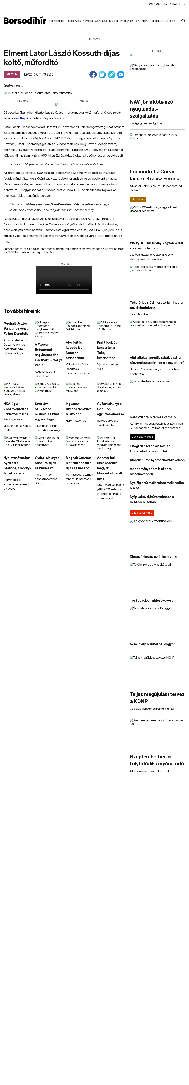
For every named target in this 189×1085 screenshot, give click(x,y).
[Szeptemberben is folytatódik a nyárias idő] (157, 734)
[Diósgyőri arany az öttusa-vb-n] (157, 535)
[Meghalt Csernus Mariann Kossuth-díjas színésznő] (79, 444)
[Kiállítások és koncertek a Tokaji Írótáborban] (111, 328)
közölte (19, 118)
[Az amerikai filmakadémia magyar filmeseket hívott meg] (111, 444)
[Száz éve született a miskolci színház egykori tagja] (48, 390)
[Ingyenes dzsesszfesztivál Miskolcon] (79, 390)
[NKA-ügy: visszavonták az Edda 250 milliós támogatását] (17, 390)
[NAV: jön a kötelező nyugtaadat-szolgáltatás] (157, 79)
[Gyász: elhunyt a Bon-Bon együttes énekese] (111, 390)
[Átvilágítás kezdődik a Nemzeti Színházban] (79, 328)
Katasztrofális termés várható (153, 417)
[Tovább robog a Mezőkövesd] (157, 578)
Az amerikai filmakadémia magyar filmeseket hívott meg (109, 468)
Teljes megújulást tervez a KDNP (157, 698)
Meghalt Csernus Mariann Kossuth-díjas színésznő (79, 463)
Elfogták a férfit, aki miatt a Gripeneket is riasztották (150, 448)
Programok (127, 21)
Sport (145, 21)
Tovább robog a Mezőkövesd (152, 600)
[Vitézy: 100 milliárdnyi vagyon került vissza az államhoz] (157, 221)
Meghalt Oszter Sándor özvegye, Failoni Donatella (16, 328)
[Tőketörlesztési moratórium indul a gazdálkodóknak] (157, 280)
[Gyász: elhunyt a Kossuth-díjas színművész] (48, 444)
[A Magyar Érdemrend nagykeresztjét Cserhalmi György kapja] (48, 329)
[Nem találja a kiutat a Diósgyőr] (157, 622)
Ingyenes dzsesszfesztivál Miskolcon (79, 409)
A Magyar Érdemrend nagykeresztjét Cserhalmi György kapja (48, 355)
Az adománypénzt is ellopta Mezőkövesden (151, 471)
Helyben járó (55, 24)
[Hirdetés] (83, 104)
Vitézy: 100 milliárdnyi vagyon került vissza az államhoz (156, 245)
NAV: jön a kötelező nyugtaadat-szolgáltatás (151, 109)
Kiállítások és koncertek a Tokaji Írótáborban (107, 350)
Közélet (114, 21)
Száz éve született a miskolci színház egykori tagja (47, 411)
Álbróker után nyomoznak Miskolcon (157, 460)
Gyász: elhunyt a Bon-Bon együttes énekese (110, 409)
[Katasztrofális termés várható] (157, 395)
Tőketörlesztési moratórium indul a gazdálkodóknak (156, 305)
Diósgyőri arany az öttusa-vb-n (153, 556)
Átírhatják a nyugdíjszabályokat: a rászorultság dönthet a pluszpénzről (157, 360)
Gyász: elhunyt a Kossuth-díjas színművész (47, 463)
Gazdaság (102, 21)
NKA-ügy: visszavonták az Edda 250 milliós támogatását (16, 411)
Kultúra (12, 74)
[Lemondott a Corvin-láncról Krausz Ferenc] (157, 148)
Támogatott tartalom (158, 24)
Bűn (138, 21)
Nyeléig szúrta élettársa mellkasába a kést (157, 485)
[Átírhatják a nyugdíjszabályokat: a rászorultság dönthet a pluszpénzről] (157, 335)
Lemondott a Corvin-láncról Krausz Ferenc (154, 175)
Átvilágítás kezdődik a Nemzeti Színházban (75, 350)
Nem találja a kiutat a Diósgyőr (152, 644)
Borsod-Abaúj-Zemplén (75, 24)
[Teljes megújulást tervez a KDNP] (157, 671)
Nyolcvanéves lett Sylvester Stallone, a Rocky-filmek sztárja (17, 465)
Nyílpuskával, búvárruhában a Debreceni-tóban (152, 499)
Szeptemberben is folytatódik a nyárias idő (157, 760)
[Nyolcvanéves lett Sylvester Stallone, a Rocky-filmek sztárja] (17, 444)
